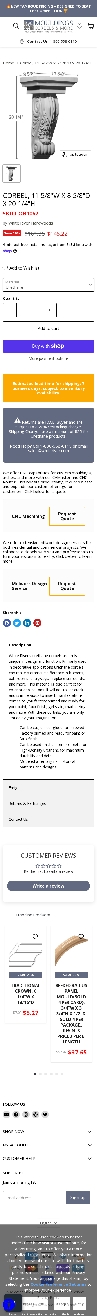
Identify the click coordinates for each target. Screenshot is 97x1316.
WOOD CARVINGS (48, 710)
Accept (62, 1304)
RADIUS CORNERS (48, 691)
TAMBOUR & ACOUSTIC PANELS (48, 672)
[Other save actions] (42, 1303)
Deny (79, 1304)
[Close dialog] (89, 8)
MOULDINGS (48, 654)
